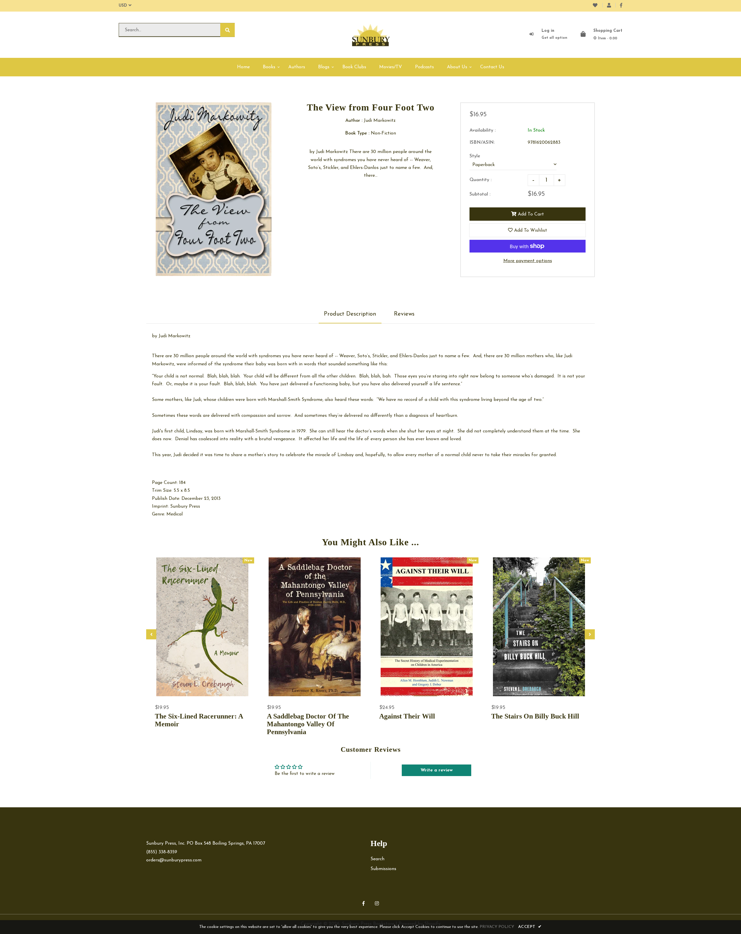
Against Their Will (407, 716)
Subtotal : (479, 194)
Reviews (404, 314)
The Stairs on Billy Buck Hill (535, 716)
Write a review (437, 770)
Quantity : (480, 180)
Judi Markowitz (174, 336)
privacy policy (497, 927)
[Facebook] (621, 5)
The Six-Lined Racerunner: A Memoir (199, 720)
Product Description (350, 314)
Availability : (482, 130)
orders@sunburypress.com (173, 860)
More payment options (527, 261)
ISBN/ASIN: (482, 142)
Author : (353, 120)
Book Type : (357, 133)
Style (474, 156)
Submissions (383, 869)
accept (530, 927)
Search (377, 859)
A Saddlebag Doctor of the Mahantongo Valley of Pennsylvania (308, 724)
